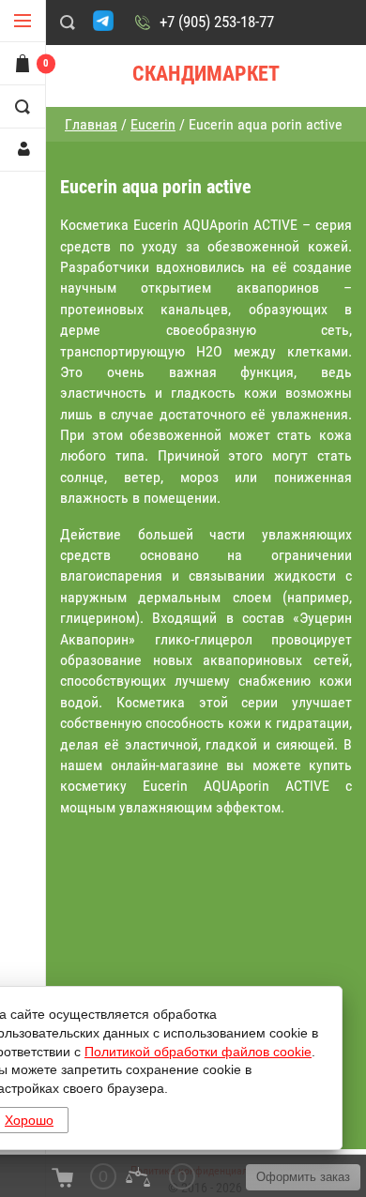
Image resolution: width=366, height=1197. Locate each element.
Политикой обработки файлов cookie (198, 1051)
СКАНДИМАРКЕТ (206, 73)
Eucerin (152, 124)
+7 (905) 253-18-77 (217, 21)
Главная (91, 124)
